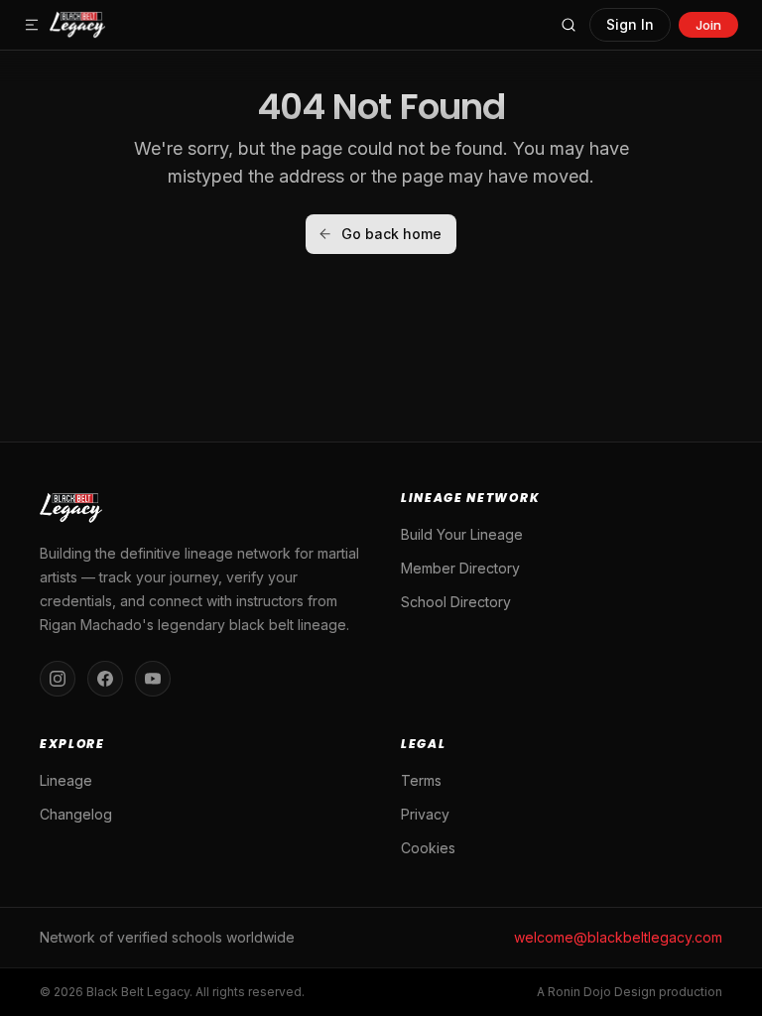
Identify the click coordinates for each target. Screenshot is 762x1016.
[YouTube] (153, 679)
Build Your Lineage (462, 534)
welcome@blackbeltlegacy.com (618, 937)
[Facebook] (105, 679)
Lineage (66, 780)
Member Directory (460, 568)
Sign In (630, 24)
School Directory (456, 601)
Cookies (428, 847)
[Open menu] (32, 25)
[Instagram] (57, 679)
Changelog (76, 814)
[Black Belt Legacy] (77, 25)
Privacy (425, 814)
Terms (421, 780)
